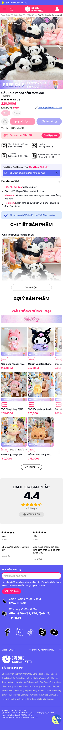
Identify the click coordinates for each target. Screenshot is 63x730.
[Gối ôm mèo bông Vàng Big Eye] (41, 429)
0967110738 (55, 154)
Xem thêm (30, 467)
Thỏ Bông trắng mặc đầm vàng (43, 409)
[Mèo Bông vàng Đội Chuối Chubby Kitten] (14, 429)
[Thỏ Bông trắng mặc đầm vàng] (41, 384)
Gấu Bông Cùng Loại (31, 311)
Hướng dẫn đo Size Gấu (50, 107)
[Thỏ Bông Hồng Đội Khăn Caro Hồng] (14, 384)
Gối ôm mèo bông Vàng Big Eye (43, 454)
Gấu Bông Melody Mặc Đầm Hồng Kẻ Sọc (22, 363)
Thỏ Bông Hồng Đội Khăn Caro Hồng (19, 409)
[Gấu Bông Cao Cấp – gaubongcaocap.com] (34, 8)
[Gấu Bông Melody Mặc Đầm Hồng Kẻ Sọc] (14, 339)
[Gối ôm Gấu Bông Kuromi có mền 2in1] (41, 339)
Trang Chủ (5, 15)
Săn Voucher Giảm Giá (16, 2)
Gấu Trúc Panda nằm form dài (22, 93)
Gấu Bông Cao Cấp (18, 15)
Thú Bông (32, 15)
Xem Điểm (10, 591)
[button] (59, 48)
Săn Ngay (49, 135)
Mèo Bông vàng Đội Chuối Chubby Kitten (21, 454)
